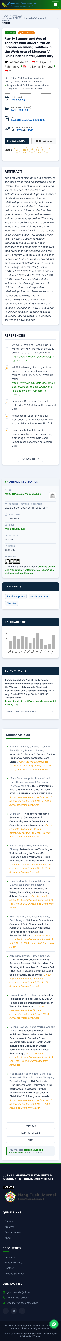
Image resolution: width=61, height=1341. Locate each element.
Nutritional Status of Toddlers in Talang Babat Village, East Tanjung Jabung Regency (29, 892)
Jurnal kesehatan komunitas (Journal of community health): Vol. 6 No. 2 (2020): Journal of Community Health (30, 1104)
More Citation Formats (21, 711)
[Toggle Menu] (55, 4)
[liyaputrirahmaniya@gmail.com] (28, 66)
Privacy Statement (15, 1273)
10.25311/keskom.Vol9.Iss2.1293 (28, 120)
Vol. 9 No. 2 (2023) (15, 529)
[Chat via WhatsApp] (54, 1324)
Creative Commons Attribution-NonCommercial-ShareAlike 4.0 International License (30, 570)
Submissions (11, 1256)
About (8, 1237)
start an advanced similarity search (26, 1151)
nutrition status (39, 596)
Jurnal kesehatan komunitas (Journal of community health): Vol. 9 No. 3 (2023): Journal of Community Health (31, 868)
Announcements (14, 1232)
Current (9, 1221)
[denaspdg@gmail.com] (10, 70)
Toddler (11, 603)
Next (30, 1139)
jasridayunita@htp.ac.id (20, 1292)
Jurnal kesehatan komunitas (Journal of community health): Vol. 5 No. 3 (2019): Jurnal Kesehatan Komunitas (30, 801)
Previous (30, 1125)
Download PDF (18, 140)
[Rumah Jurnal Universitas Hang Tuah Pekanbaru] (30, 1202)
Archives (17, 16)
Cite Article (45, 141)
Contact (9, 1267)
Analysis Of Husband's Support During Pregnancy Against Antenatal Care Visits (32, 758)
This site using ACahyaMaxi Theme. (38, 1335)
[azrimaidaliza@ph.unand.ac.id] (37, 61)
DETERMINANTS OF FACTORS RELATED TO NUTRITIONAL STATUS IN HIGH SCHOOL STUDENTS (32, 789)
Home (5, 16)
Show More (28, 458)
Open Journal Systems (29, 1333)
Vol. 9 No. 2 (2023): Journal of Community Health (25, 19)
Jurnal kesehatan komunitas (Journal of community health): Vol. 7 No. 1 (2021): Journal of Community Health (32, 765)
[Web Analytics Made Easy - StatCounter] (8, 1187)
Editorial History (13, 1262)
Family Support (16, 596)
